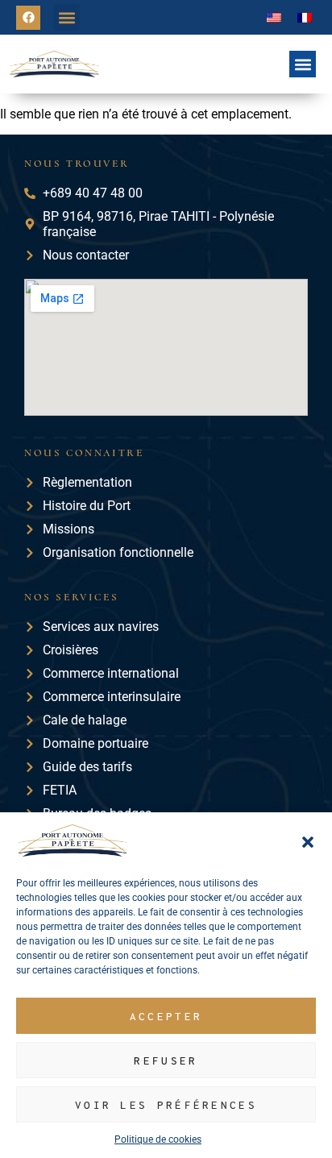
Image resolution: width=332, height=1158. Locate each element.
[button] (308, 842)
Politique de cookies (157, 1139)
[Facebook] (28, 18)
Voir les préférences (166, 1104)
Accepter (166, 1016)
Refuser (165, 1060)
